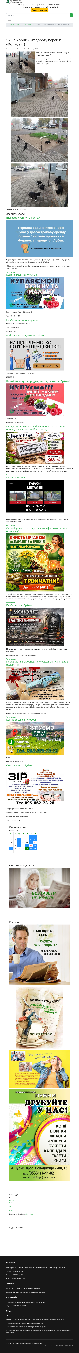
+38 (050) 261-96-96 (24, 5)
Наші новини (10, 49)
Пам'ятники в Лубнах (19, 605)
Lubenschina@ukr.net (53, 5)
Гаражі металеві (16, 477)
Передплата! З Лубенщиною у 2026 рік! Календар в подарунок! (37, 663)
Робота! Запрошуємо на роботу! (25, 335)
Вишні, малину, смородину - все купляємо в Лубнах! (38, 381)
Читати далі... (11, 272)
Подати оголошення (39, 10)
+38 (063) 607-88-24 (38, 5)
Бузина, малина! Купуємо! (22, 274)
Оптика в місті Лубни (19, 765)
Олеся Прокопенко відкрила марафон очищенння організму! (37, 529)
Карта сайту (49, 1345)
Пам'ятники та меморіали (22, 320)
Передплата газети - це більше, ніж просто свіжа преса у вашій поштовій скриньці (36, 428)
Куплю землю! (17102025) (21, 719)
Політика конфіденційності (64, 1345)
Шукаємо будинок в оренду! (23, 217)
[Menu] (9, 20)
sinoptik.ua (29, 1214)
